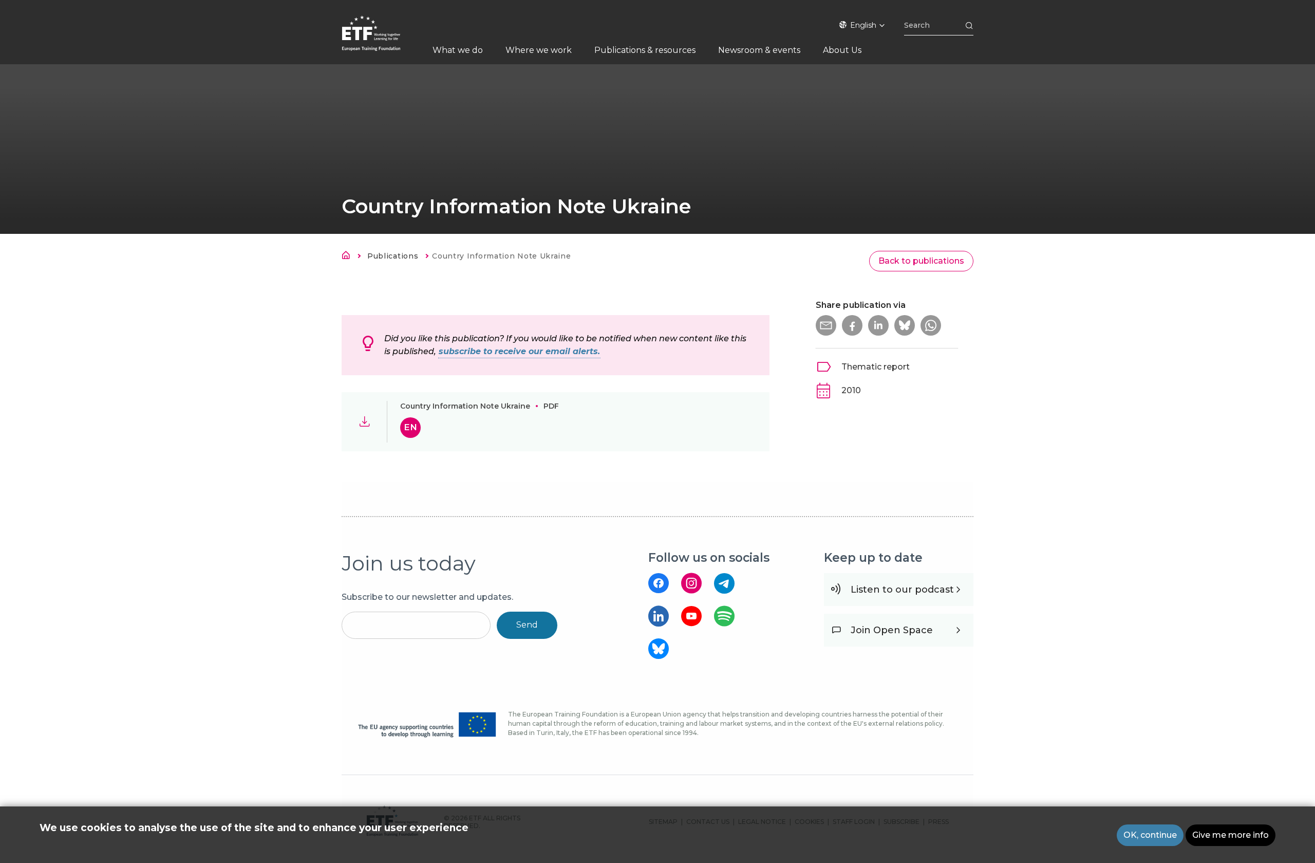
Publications (392, 256)
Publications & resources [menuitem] (645, 50)
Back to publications (921, 261)
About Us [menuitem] (842, 50)
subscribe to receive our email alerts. (519, 351)
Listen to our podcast (902, 589)
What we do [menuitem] (458, 50)
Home (349, 257)
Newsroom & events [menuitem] (759, 50)
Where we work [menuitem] (538, 50)
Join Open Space (892, 630)
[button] (826, 325)
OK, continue (1150, 835)
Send (527, 625)
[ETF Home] (381, 39)
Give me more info (1230, 835)
